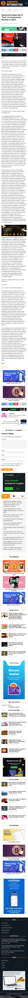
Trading (3, 965)
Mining (2, 963)
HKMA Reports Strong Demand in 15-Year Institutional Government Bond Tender (17, 723)
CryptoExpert (14, 23)
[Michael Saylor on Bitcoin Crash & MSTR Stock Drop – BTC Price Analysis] (4, 635)
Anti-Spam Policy (5, 932)
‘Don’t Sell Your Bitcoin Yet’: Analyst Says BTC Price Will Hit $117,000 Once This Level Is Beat (13, 533)
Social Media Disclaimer (6, 927)
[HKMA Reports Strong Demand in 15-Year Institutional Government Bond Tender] (4, 724)
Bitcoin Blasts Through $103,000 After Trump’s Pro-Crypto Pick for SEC (17, 653)
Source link (4, 366)
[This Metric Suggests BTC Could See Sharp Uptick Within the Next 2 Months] (4, 808)
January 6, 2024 (6, 23)
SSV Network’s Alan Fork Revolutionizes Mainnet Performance (15, 732)
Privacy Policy (4, 923)
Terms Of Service (5, 925)
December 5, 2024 (13, 647)
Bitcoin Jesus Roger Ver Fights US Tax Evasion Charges (17, 799)
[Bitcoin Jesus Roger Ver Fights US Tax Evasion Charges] (4, 800)
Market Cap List (4, 960)
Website (3, 459)
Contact (3, 967)
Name (3, 450)
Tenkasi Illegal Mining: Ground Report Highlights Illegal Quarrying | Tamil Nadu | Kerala (13, 510)
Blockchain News (14, 710)
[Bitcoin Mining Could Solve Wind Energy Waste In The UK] (4, 793)
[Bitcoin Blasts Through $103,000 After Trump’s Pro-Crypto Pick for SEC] (4, 653)
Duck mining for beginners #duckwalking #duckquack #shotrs (16, 644)
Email (2, 455)
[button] (26, 3)
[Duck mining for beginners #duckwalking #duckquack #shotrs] (4, 644)
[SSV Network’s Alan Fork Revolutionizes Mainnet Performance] (4, 732)
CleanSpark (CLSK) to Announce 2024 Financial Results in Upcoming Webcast (17, 750)
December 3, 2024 (13, 735)
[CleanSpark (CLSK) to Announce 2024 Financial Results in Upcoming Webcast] (4, 750)
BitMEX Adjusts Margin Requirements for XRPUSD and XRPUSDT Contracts (17, 741)
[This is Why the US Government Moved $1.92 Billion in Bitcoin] (4, 817)
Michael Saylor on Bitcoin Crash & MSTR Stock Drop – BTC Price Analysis (18, 635)
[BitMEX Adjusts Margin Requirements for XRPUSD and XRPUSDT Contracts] (4, 741)
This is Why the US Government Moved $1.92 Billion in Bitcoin (17, 816)
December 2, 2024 (13, 744)
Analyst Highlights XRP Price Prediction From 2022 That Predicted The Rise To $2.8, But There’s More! (12, 543)
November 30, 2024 (13, 753)
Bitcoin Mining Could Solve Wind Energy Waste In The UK (17, 792)
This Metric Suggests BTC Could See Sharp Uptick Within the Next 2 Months (17, 808)
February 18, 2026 (13, 620)
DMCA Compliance (5, 930)
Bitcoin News (14, 779)
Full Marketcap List (14, 707)
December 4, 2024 (13, 726)
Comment (3, 439)
